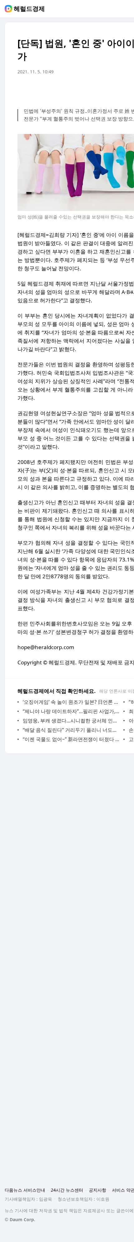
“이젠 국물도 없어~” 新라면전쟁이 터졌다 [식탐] (71, 739)
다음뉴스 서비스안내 (25, 1190)
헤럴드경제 (29, 9)
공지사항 (97, 1190)
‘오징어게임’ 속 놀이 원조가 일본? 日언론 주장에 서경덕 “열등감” (71, 702)
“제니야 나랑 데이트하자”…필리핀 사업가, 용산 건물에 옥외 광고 (71, 711)
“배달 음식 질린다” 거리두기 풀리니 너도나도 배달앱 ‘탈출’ (71, 729)
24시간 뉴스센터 (67, 1190)
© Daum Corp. (20, 1219)
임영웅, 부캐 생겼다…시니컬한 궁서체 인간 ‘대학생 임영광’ (71, 720)
